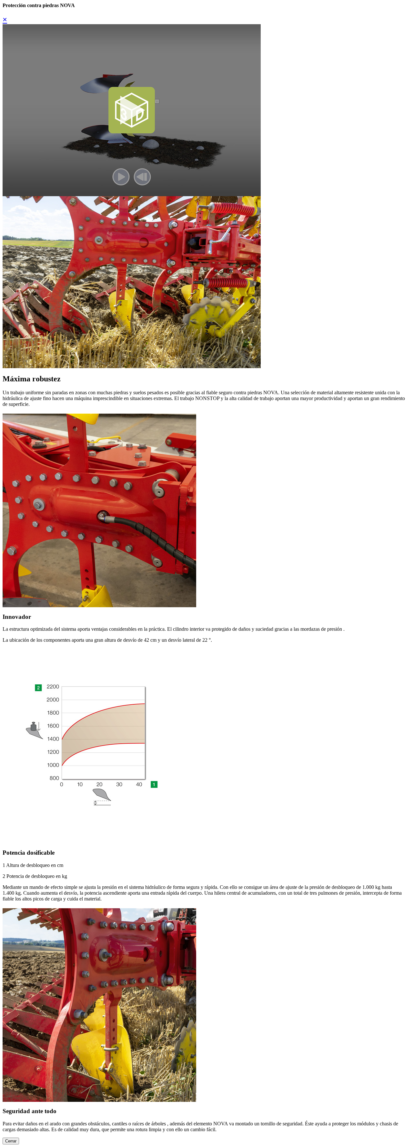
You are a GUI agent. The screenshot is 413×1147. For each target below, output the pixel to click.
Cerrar (10, 1141)
